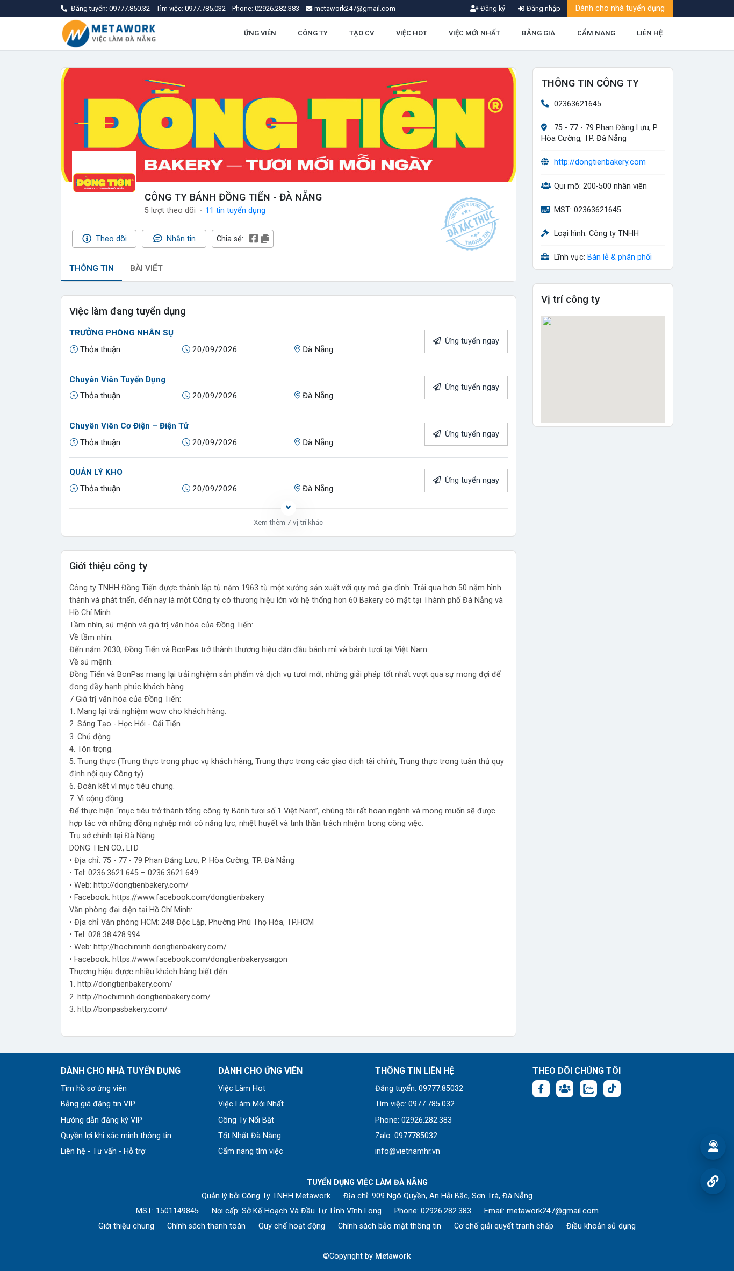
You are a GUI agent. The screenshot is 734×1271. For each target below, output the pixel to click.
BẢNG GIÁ (538, 33)
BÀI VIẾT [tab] (146, 268)
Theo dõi (110, 239)
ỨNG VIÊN (260, 33)
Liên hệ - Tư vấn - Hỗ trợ (103, 1151)
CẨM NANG (596, 33)
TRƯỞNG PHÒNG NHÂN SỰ (121, 333)
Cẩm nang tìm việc (250, 1151)
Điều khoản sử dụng (601, 1226)
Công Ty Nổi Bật (246, 1120)
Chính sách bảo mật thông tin (389, 1226)
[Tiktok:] (612, 1088)
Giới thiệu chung (126, 1226)
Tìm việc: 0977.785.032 (415, 1104)
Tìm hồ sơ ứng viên (94, 1088)
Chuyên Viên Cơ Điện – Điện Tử (129, 426)
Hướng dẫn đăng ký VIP (101, 1120)
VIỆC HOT (411, 33)
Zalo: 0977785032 (406, 1135)
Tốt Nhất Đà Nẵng (249, 1135)
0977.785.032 (206, 8)
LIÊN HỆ (650, 33)
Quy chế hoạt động (291, 1226)
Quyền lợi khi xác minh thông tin (116, 1135)
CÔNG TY (313, 33)
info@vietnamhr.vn (407, 1151)
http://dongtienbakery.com (600, 162)
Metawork (393, 1256)
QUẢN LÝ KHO (96, 472)
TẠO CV (361, 33)
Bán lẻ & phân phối (619, 257)
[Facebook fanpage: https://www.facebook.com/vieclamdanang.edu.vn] (541, 1088)
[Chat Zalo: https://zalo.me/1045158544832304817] (588, 1088)
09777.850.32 (130, 8)
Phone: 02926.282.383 (413, 1120)
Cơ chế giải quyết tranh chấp (503, 1226)
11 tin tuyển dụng (235, 210)
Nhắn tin (180, 239)
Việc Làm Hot (241, 1088)
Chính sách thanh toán (206, 1226)
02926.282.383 (277, 8)
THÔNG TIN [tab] (91, 268)
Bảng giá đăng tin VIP (98, 1104)
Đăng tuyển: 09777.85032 (419, 1088)
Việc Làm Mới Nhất (251, 1104)
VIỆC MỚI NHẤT (474, 33)
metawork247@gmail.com (553, 1211)
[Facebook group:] (564, 1088)
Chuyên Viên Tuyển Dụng (117, 379)
